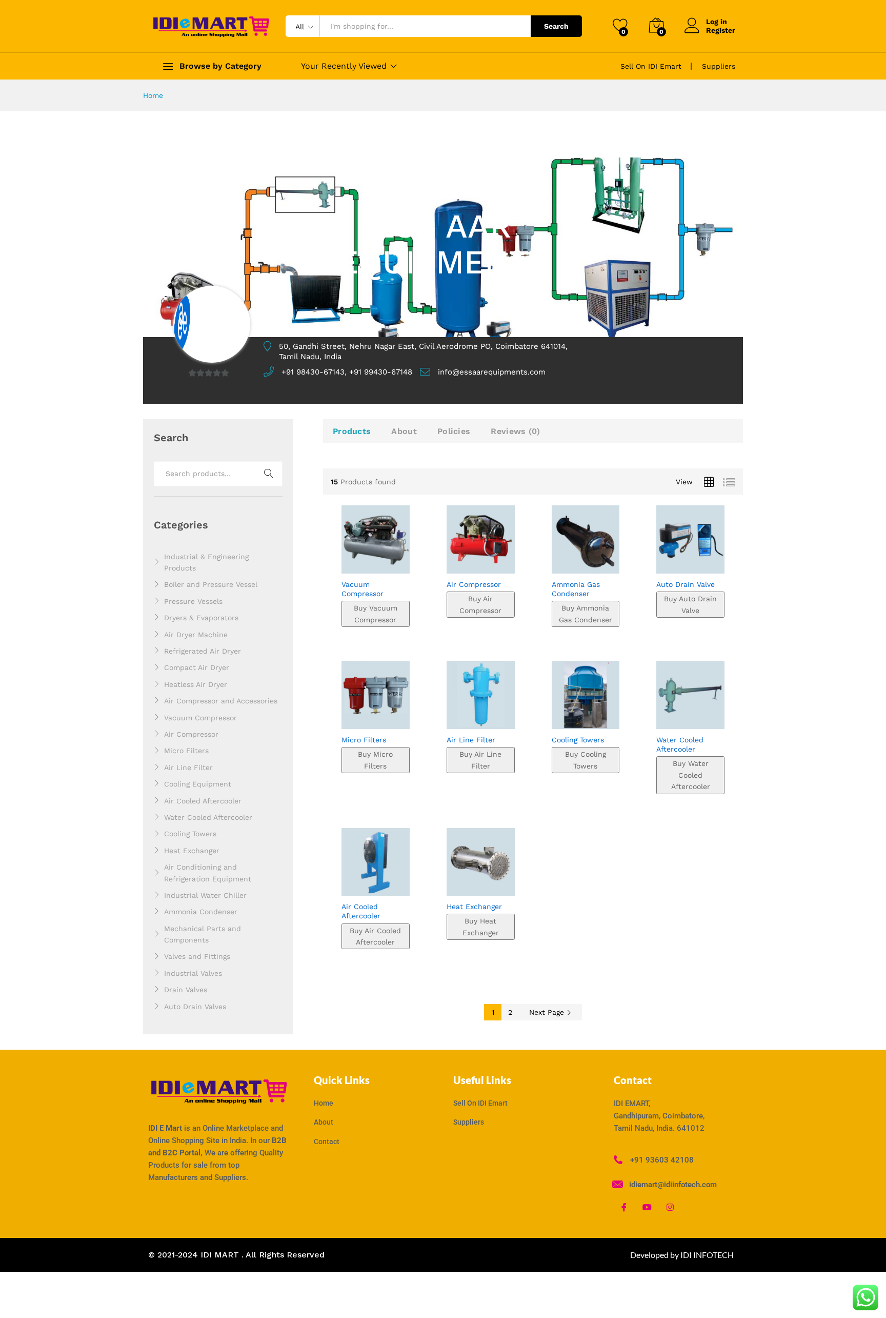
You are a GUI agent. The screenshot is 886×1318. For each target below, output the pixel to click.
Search (556, 26)
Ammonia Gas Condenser (576, 589)
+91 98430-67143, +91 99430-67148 (346, 372)
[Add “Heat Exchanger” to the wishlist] (482, 884)
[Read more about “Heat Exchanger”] (450, 884)
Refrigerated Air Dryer (202, 651)
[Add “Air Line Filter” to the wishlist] (482, 717)
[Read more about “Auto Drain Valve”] (660, 562)
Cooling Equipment (197, 784)
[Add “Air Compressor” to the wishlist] (482, 562)
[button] (396, 562)
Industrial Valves (193, 973)
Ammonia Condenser (200, 912)
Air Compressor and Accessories (220, 701)
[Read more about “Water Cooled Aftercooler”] (660, 717)
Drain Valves (185, 990)
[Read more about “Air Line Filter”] (450, 717)
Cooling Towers (578, 740)
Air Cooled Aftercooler (360, 911)
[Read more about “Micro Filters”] (345, 717)
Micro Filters (363, 740)
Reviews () (515, 431)
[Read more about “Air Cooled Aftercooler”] (345, 884)
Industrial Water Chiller (205, 895)
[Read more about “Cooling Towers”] (555, 717)
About (404, 431)
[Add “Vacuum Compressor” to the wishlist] (376, 562)
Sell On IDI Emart (650, 66)
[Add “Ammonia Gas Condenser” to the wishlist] (586, 562)
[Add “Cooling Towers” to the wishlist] (586, 717)
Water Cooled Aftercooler (679, 744)
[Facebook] (624, 1207)
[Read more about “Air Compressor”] (450, 562)
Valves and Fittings (197, 956)
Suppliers (718, 66)
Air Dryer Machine (196, 635)
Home (153, 95)
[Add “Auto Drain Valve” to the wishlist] (691, 562)
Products (352, 431)
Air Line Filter (471, 740)
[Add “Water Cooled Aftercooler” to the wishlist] (691, 717)
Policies (453, 431)
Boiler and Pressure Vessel (210, 584)
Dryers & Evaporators (201, 618)
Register (720, 30)
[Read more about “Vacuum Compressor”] (345, 562)
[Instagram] (670, 1207)
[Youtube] (647, 1207)
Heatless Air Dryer (195, 684)
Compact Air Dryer (196, 667)
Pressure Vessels (193, 601)
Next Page (548, 1012)
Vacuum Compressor (362, 589)
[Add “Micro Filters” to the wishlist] (376, 717)
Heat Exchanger (474, 906)
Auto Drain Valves (195, 1006)
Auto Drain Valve (685, 584)
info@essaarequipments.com (492, 372)
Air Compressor (474, 584)
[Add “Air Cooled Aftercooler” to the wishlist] (376, 884)
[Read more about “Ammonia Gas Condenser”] (555, 562)
